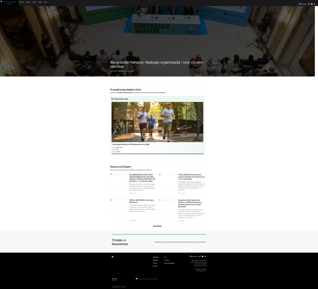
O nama (166, 260)
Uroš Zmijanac (132, 220)
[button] (198, 99)
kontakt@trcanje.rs (201, 271)
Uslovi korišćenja (169, 263)
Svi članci (157, 226)
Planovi (34, 2)
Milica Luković (132, 193)
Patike (40, 2)
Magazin (28, 2)
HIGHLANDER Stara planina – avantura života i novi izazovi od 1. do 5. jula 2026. (191, 176)
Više (45, 2)
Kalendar (21, 2)
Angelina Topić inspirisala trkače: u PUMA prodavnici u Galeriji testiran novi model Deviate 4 (190, 203)
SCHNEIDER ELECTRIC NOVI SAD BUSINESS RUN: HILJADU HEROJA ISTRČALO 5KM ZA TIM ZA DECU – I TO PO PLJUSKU (142, 177)
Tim (165, 257)
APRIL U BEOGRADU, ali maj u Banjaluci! (141, 201)
